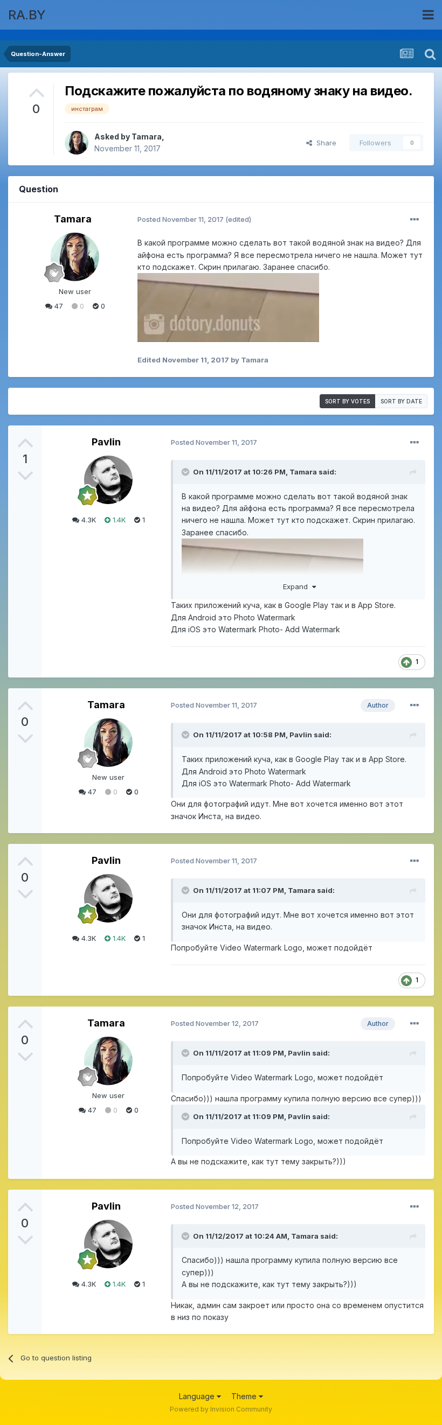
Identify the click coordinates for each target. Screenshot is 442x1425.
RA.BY (27, 15)
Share (324, 142)
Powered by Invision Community (221, 1409)
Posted (180, 219)
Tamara (147, 136)
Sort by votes (347, 401)
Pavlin (106, 442)
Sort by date (401, 401)
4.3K (87, 519)
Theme (245, 1396)
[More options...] (414, 219)
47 (57, 306)
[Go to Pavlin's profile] (108, 480)
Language (198, 1396)
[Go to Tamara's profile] (76, 143)
